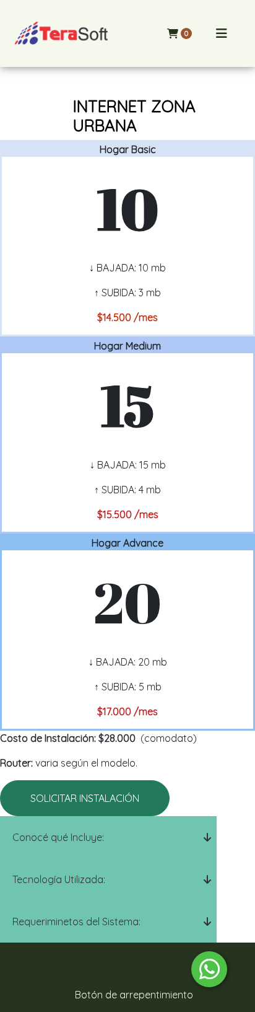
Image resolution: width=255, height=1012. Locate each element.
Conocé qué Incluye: (58, 837)
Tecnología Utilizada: (58, 879)
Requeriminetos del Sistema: (76, 921)
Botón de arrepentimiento (134, 994)
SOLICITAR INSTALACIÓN (84, 798)
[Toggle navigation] (221, 33)
